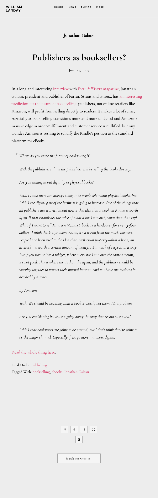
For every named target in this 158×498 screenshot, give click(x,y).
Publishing (39, 365)
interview (61, 88)
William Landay (14, 8)
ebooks (57, 372)
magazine (98, 88)
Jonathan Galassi (76, 372)
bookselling (41, 372)
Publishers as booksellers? (79, 57)
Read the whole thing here (33, 352)
